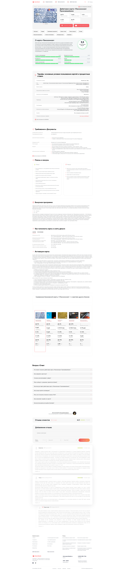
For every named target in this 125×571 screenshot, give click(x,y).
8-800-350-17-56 (82, 556)
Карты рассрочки (51, 551)
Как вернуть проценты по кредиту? (68, 546)
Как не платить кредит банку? (83, 537)
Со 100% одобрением (51, 541)
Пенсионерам (34, 541)
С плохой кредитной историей (53, 537)
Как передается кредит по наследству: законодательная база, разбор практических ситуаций (85, 549)
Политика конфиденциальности (87, 568)
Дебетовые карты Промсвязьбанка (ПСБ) (45, 6)
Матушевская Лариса (64, 412)
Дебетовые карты (35, 551)
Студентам (34, 539)
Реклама (68, 568)
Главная (35, 6)
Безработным (34, 543)
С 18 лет (33, 537)
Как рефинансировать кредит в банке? (84, 539)
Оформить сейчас (67, 25)
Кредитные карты (35, 535)
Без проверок (50, 543)
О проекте (54, 568)
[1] (46, 441)
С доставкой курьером (52, 539)
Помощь (63, 535)
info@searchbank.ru (67, 556)
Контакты (59, 568)
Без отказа (49, 545)
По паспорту (34, 545)
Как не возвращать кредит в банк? (68, 537)
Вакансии (64, 568)
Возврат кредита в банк (82, 546)
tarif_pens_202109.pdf (84, 116)
